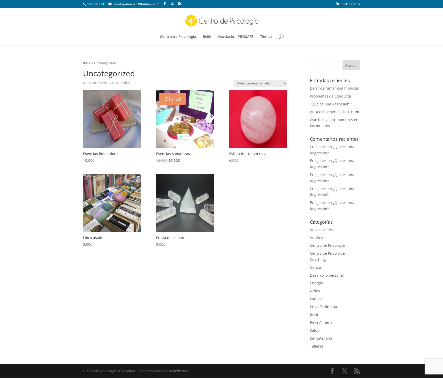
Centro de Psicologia (178, 37)
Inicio (87, 63)
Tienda (266, 37)
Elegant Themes (121, 371)
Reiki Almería (321, 322)
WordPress (178, 371)
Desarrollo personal (327, 275)
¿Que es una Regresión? (330, 104)
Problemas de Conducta (330, 96)
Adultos (316, 237)
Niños (315, 290)
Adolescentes (321, 229)
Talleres (317, 346)
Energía (316, 282)
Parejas (316, 298)
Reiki (207, 37)
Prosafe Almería (323, 306)
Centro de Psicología (327, 245)
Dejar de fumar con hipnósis (334, 88)
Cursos (316, 267)
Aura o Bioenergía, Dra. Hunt (334, 111)
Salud (315, 330)
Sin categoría (321, 338)
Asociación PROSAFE (235, 37)
